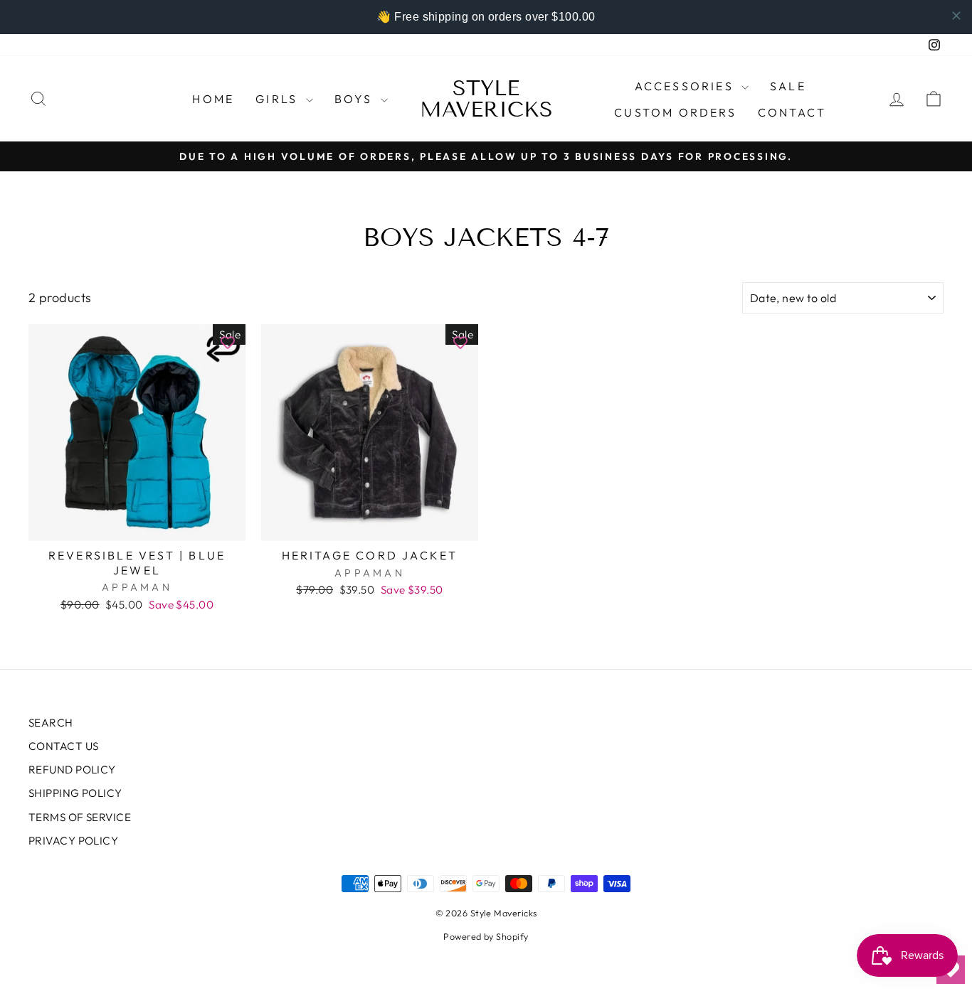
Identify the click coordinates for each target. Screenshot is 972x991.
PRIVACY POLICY (73, 840)
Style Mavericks (486, 98)
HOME (213, 99)
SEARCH (50, 722)
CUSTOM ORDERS (675, 112)
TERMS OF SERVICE (79, 817)
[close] (956, 15)
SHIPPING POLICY (75, 793)
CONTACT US (63, 746)
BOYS (355, 99)
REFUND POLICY (72, 769)
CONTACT (792, 112)
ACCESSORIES (686, 86)
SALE (788, 86)
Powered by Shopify (485, 936)
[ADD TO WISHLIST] (227, 342)
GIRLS (278, 99)
